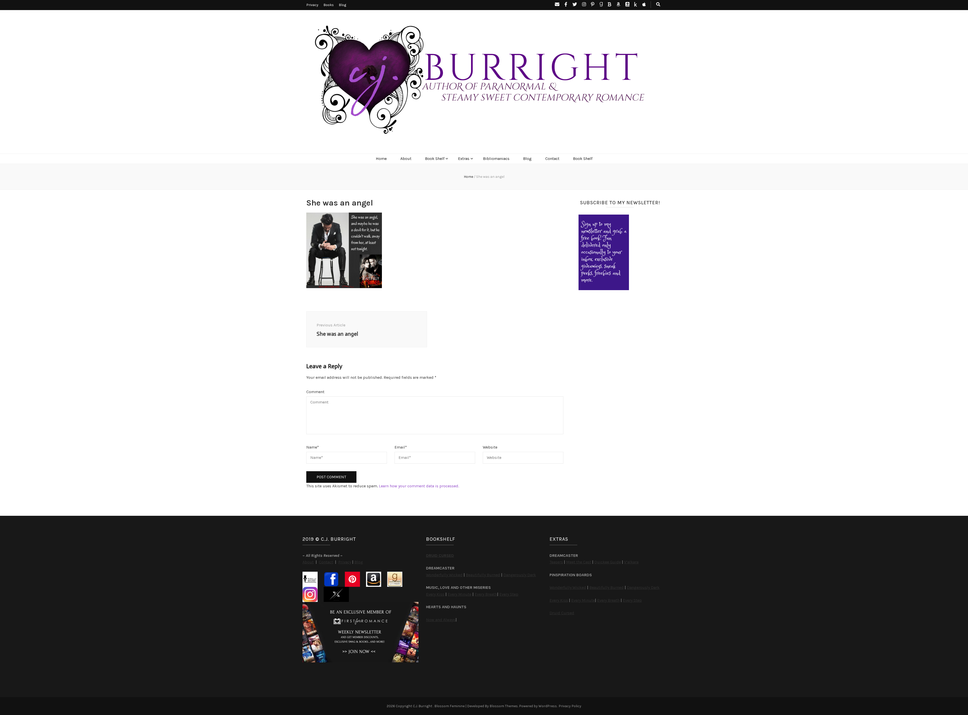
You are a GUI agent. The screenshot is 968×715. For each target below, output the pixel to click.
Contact (552, 158)
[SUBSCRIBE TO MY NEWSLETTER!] (604, 288)
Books (328, 5)
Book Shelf (434, 158)
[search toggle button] (658, 4)
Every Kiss (435, 594)
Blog (342, 5)
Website (490, 447)
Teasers (556, 562)
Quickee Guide (607, 562)
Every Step (508, 594)
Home (381, 158)
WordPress (547, 706)
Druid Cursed (562, 612)
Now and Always (441, 619)
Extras (463, 158)
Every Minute (459, 594)
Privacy (312, 5)
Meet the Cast (578, 562)
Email (401, 447)
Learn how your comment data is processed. (419, 486)
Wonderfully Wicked (444, 574)
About (405, 158)
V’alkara (631, 562)
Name (312, 447)
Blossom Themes (504, 706)
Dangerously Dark (519, 574)
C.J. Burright (423, 706)
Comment (315, 391)
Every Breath (486, 594)
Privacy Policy (570, 706)
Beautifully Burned (483, 574)
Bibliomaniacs (496, 158)
